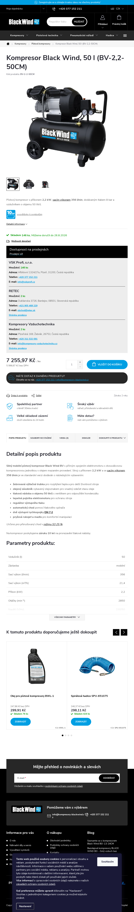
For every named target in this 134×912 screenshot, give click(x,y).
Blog (12, 864)
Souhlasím (107, 861)
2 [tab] (65, 735)
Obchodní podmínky (60, 840)
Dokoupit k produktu (110, 438)
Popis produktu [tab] (17, 438)
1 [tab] (62, 735)
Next (124, 632)
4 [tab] (71, 735)
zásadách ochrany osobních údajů (35, 884)
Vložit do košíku (110, 364)
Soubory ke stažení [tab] (40, 438)
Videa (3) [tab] (63, 438)
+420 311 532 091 (27, 338)
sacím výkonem (62, 200)
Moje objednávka (14, 8)
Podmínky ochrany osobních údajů (64, 846)
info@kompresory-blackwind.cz (68, 816)
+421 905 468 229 (27, 305)
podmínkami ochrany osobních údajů (64, 786)
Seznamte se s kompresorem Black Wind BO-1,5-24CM (102, 842)
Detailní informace (15, 224)
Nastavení (25, 906)
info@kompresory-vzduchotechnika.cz (37, 343)
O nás (13, 840)
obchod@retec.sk (26, 310)
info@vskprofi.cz (26, 281)
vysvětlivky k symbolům (29, 214)
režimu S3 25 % (52, 524)
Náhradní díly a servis (20, 845)
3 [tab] (68, 735)
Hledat (79, 21)
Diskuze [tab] (86, 438)
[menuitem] (19, 35)
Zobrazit (20, 721)
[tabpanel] (37, 685)
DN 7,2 (48, 512)
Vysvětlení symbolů (19, 850)
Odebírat (109, 778)
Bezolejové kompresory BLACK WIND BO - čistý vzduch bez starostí (103, 851)
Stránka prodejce (18, 315)
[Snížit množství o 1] (80, 367)
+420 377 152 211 (27, 277)
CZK (118, 8)
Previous (116, 632)
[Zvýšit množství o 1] (80, 362)
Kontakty (54, 852)
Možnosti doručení (21, 241)
